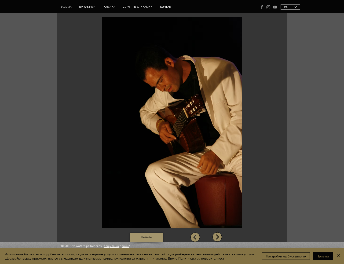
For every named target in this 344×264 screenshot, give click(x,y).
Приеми (323, 256)
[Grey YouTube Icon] (275, 7)
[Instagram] (268, 7)
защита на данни (116, 246)
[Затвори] (338, 256)
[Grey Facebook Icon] (261, 7)
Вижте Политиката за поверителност (196, 258)
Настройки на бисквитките (286, 256)
